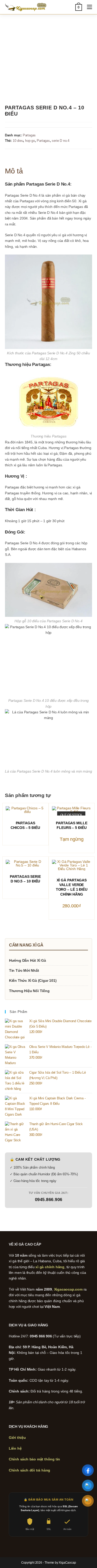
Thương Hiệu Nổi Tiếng (29, 991)
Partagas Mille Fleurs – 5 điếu (71, 825)
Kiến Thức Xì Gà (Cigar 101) (33, 980)
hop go (30, 141)
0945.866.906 (48, 1199)
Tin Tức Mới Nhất (24, 970)
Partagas (29, 135)
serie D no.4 (60, 141)
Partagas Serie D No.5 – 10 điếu (25, 878)
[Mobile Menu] (87, 7)
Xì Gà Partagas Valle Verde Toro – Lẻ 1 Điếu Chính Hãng (71, 887)
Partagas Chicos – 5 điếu (25, 825)
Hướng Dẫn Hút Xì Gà (27, 960)
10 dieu (18, 141)
